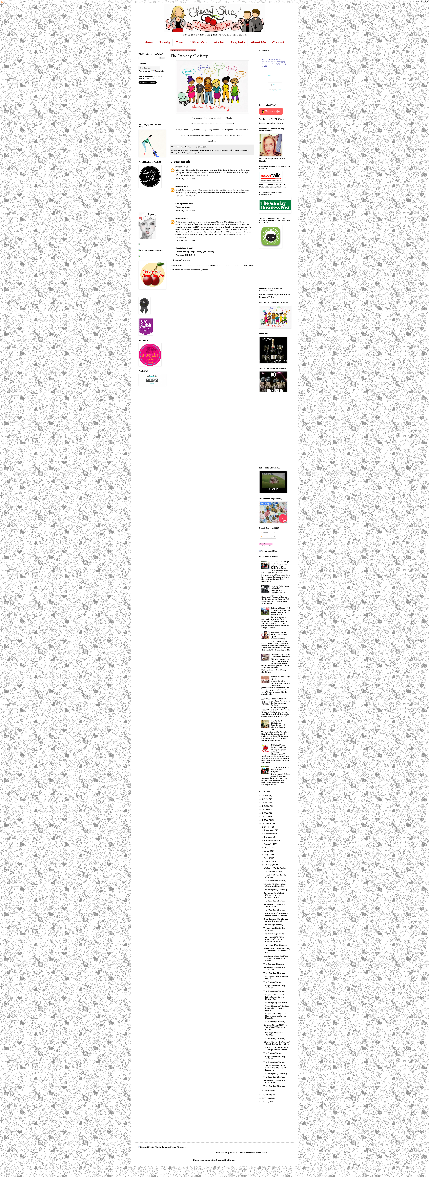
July (266, 847)
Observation (245, 150)
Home (149, 42)
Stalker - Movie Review (275, 868)
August (268, 844)
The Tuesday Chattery (274, 901)
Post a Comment (181, 260)
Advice (181, 150)
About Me (258, 42)
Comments (267, 537)
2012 (265, 1098)
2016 (265, 820)
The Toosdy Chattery (274, 964)
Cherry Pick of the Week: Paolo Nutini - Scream (276, 914)
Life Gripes (234, 150)
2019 (265, 809)
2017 (265, 816)
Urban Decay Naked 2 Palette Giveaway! (280, 655)
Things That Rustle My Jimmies (275, 876)
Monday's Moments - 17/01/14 (274, 968)
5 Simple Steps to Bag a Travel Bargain (280, 769)
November (269, 833)
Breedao (180, 167)
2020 (265, 806)
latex (212, 1160)
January (268, 1090)
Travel (180, 42)
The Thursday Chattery (275, 880)
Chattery (209, 150)
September (269, 840)
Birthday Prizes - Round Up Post (279, 746)
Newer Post (176, 265)
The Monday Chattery (274, 910)
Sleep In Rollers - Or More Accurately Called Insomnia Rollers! (280, 702)
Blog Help (238, 42)
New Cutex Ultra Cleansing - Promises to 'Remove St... (277, 950)
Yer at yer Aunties (196, 153)
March (267, 861)
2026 (265, 796)
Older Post (248, 265)
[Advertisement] (149, 200)
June (266, 851)
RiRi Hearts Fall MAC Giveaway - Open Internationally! (279, 635)
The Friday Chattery (273, 871)
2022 (265, 802)
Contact (278, 42)
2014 (265, 827)
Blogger (232, 1160)
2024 (265, 799)
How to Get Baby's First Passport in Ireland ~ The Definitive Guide (280, 565)
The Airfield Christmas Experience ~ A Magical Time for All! (279, 725)
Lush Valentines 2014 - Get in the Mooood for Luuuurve (276, 1068)
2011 (265, 1102)
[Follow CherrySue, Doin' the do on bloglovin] (265, 545)
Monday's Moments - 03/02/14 (274, 1081)
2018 (265, 813)
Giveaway (224, 150)
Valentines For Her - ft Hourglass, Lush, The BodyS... (275, 1016)
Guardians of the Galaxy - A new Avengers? (276, 920)
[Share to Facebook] (203, 147)
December (269, 830)
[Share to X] (201, 147)
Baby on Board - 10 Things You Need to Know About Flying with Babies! (280, 611)
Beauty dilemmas (192, 150)
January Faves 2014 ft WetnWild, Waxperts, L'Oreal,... (275, 1027)
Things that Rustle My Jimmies (274, 929)
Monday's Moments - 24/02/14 (274, 905)
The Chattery (182, 153)
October (268, 837)
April (266, 858)
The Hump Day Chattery (275, 889)
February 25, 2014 (185, 178)
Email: (269, 79)
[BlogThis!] (199, 147)
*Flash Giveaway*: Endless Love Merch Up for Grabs (276, 1008)
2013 (265, 1095)
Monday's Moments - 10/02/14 (274, 1034)
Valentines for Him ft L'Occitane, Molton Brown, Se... (274, 997)
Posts (265, 532)
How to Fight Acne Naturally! (280, 587)
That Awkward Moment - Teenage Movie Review (276, 1048)
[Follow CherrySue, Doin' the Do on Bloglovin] (147, 238)
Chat (202, 150)
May (266, 854)
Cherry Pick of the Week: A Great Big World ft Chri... (277, 1043)
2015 (265, 823)
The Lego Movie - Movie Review (276, 977)
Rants (173, 153)
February (268, 865)
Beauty (165, 42)
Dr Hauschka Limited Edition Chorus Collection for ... (274, 895)
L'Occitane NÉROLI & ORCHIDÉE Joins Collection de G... (274, 939)
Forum (216, 150)
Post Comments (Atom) (196, 269)
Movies (218, 42)
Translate (159, 71)
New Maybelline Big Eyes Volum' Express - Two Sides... (276, 958)
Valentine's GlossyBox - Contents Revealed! (275, 885)
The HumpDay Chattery (275, 1002)
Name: (269, 75)
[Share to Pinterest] (205, 147)
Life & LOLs (198, 42)
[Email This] (197, 147)
